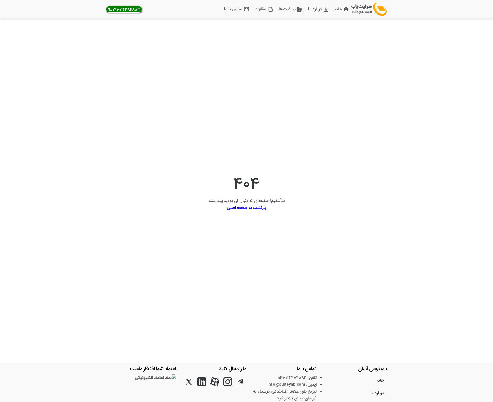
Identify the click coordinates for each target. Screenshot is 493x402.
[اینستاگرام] (227, 387)
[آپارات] (214, 387)
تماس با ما (233, 9)
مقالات (260, 9)
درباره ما (315, 9)
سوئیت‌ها (287, 9)
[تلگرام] (240, 387)
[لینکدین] (201, 387)
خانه (338, 9)
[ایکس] (189, 387)
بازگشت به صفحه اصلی (246, 207)
